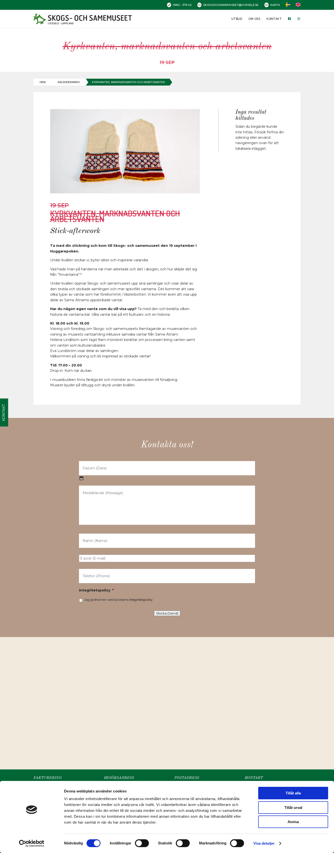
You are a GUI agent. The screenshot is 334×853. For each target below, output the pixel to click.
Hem (42, 82)
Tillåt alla (293, 793)
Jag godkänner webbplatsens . (118, 600)
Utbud (236, 19)
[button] (168, 698)
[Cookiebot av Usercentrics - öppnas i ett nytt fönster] (31, 843)
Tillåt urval (293, 807)
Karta (275, 5)
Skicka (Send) (167, 613)
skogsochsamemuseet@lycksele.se (230, 5)
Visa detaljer (264, 843)
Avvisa (293, 822)
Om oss (254, 19)
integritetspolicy (141, 600)
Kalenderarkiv (69, 82)
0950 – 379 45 (182, 5)
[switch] (142, 843)
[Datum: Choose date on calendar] (81, 478)
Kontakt (274, 19)
